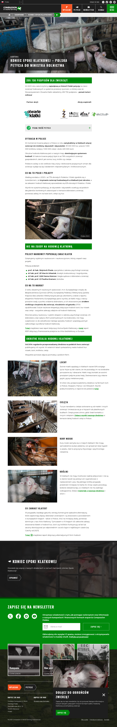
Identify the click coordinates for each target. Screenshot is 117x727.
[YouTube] (114, 2)
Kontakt (106, 719)
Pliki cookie (84, 719)
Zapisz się (95, 626)
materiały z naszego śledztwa (91, 491)
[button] (103, 694)
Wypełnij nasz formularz (41, 701)
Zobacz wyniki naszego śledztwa (88, 415)
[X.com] (103, 2)
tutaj (81, 328)
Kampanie (19, 15)
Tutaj (27, 328)
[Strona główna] (9, 15)
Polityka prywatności (96, 719)
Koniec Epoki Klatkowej (40, 15)
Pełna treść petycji (41, 128)
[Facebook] (107, 2)
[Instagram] (111, 2)
